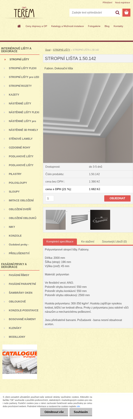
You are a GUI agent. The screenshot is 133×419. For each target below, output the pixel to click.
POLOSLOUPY (18, 182)
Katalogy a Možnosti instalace (67, 26)
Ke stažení (87, 241)
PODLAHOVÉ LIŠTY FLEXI (21, 166)
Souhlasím (81, 412)
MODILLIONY (17, 336)
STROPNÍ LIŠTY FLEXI (22, 68)
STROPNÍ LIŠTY (19, 59)
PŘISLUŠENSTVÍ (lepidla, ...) (19, 255)
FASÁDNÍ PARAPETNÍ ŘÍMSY (22, 285)
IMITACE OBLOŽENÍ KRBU (21, 202)
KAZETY (14, 94)
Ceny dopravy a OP (36, 26)
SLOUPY (14, 191)
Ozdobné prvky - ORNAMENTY (19, 246)
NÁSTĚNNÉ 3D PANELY (23, 129)
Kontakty (118, 26)
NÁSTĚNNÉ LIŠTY (20, 103)
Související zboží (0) (114, 241)
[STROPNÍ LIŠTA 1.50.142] (88, 74)
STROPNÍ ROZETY (20, 85)
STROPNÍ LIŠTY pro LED (24, 77)
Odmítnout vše (54, 412)
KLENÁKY (15, 328)
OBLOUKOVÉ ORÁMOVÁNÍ (17, 303)
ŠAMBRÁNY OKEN (20, 292)
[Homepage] (19, 26)
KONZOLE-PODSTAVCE (23, 310)
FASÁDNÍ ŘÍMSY (19, 275)
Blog (107, 26)
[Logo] (24, 12)
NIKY (12, 226)
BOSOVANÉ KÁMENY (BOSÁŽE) (22, 320)
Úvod (47, 50)
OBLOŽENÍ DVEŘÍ (20, 209)
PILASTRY (15, 174)
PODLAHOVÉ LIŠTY (21, 156)
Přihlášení (107, 2)
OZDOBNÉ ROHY (19, 147)
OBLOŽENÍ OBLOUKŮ (22, 218)
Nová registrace (122, 2)
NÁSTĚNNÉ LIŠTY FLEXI (24, 112)
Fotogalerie (94, 26)
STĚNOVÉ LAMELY (21, 138)
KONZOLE (15, 235)
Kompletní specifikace (59, 241)
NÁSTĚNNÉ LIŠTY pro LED (22, 122)
